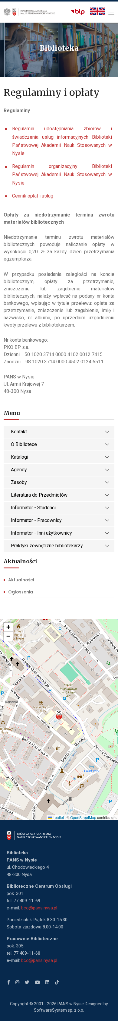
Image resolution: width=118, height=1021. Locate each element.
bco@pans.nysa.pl (39, 908)
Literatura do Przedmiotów (39, 495)
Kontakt (19, 432)
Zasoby (19, 482)
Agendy (19, 470)
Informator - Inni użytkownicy (41, 533)
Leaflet (58, 817)
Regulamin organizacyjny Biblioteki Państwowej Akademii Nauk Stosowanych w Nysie (62, 174)
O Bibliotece (24, 444)
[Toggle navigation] (111, 12)
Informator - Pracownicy (36, 520)
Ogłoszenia (20, 592)
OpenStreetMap (83, 817)
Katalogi (19, 457)
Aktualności (21, 580)
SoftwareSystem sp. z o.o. (59, 1010)
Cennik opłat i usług (32, 196)
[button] (59, 715)
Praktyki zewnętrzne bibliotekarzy (47, 545)
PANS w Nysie (70, 1003)
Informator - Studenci (33, 507)
